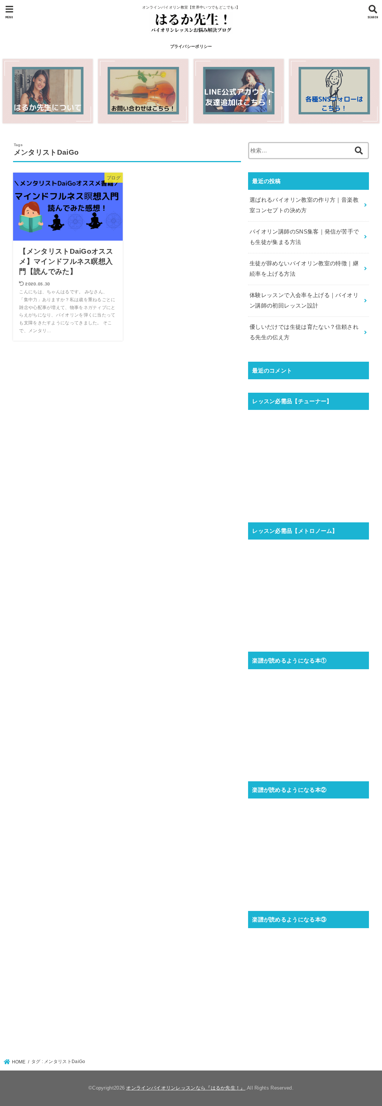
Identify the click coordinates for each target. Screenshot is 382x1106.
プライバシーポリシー (191, 46)
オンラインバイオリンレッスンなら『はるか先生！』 (185, 1088)
